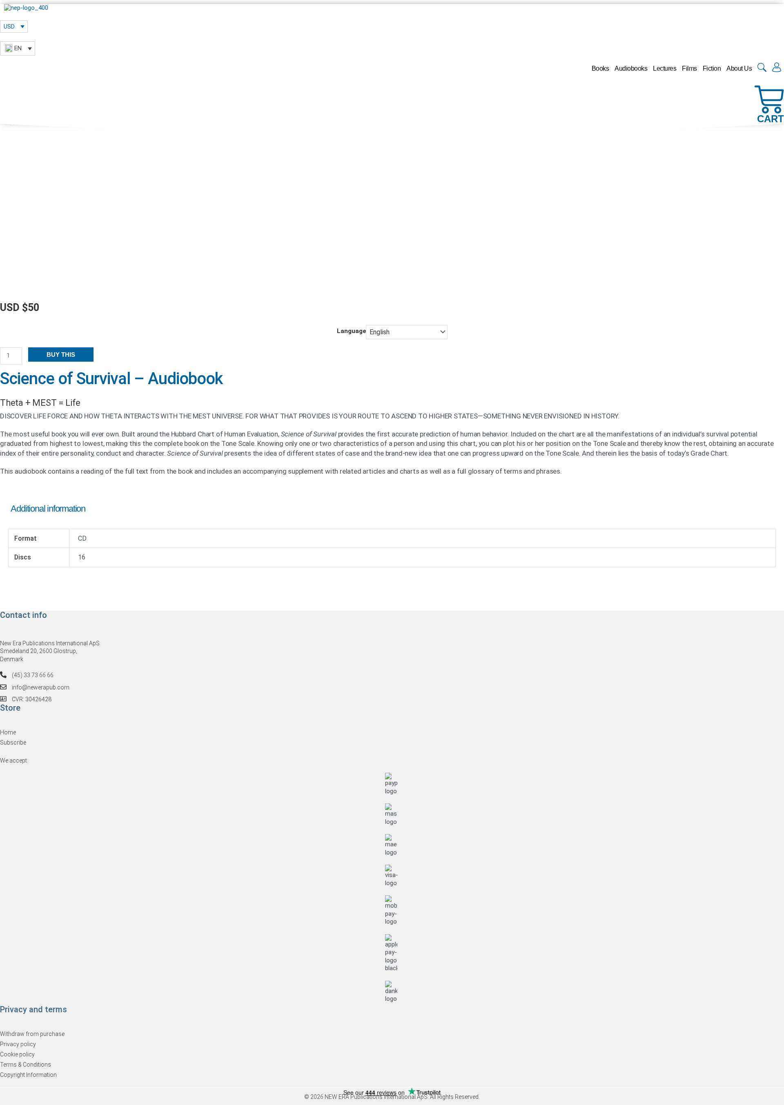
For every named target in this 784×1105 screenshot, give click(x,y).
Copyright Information (28, 1074)
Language (351, 331)
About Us (739, 68)
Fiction (712, 68)
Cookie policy (17, 1054)
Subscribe (13, 742)
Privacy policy (18, 1044)
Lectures (664, 68)
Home (8, 732)
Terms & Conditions (25, 1064)
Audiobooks (631, 68)
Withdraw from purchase (32, 1034)
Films (689, 68)
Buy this (61, 354)
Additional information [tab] (48, 508)
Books (600, 68)
